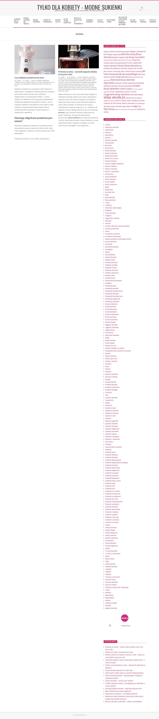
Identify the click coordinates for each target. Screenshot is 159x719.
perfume (71, 86)
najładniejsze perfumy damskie (78, 82)
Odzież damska (110, 356)
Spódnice (108, 405)
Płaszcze (108, 372)
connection (18, 82)
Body (107, 187)
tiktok (107, 556)
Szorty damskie (110, 543)
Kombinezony (110, 278)
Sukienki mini (110, 489)
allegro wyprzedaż (114, 54)
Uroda (107, 590)
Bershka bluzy (129, 54)
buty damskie (110, 197)
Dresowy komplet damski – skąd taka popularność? (123, 688)
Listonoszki (109, 333)
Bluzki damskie (110, 151)
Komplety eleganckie (112, 299)
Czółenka (108, 205)
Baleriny (108, 132)
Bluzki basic (109, 148)
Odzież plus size (111, 359)
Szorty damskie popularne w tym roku (119, 670)
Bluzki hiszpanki (111, 153)
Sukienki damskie (111, 457)
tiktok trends (109, 559)
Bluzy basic (109, 174)
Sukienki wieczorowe (112, 509)
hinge (40, 82)
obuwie (108, 353)
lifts (52, 82)
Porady (107, 379)
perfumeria (78, 86)
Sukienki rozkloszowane (113, 502)
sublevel (108, 444)
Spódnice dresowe (112, 413)
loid (22, 84)
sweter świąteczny (133, 100)
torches (45, 84)
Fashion (108, 223)
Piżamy (107, 369)
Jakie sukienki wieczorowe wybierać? (118, 691)
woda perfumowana (64, 89)
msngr (112, 92)
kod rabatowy (110, 255)
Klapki (107, 252)
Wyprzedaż (109, 595)
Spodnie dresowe (111, 426)
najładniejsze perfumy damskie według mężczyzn (77, 83)
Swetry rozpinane (111, 538)
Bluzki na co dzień (111, 158)
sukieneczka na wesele (133, 98)
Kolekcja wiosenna (112, 273)
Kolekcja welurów (111, 270)
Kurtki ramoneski (111, 320)
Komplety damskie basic (114, 291)
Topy (107, 561)
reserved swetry (136, 94)
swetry (107, 525)
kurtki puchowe (110, 317)
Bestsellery (109, 135)
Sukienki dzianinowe (112, 468)
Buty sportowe (110, 200)
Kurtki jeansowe (111, 309)
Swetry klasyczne (111, 533)
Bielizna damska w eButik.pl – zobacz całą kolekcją (123, 701)
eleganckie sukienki (112, 218)
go (36, 107)
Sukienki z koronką (112, 517)
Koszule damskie (111, 304)
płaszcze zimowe (111, 377)
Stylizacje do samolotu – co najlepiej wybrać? (121, 694)
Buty (106, 195)
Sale (106, 395)
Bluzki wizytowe (111, 161)
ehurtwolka (129, 60)
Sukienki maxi (110, 483)
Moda (107, 338)
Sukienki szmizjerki (112, 504)
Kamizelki (108, 244)
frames (28, 82)
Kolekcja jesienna (111, 262)
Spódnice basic (110, 408)
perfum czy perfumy (87, 84)
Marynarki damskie (112, 335)
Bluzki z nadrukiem (112, 171)
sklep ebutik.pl (85, 87)
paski (107, 366)
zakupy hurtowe (111, 603)
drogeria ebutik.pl (73, 79)
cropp (107, 203)
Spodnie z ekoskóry (112, 437)
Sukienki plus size (111, 499)
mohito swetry (125, 88)
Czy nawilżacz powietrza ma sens (29, 78)
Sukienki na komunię (112, 494)
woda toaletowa (77, 89)
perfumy (85, 86)
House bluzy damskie (128, 65)
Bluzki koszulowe (111, 156)
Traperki (108, 569)
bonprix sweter (118, 57)
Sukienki (108, 450)
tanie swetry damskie (125, 103)
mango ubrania (121, 77)
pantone (108, 364)
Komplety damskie (112, 288)
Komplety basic (110, 286)
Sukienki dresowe (111, 465)
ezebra (84, 79)
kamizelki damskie (111, 247)
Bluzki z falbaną (111, 166)
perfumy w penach (70, 87)
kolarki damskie (110, 257)
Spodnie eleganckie (112, 429)
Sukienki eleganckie (112, 470)
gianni (33, 82)
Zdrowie (108, 606)
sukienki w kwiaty (111, 507)
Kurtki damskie (110, 307)
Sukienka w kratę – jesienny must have (119, 652)
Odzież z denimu (111, 361)
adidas (107, 125)
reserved (108, 392)
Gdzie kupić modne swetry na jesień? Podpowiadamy (124, 673)
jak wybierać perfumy (84, 80)
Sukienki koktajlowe (112, 478)
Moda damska (110, 340)
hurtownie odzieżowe (113, 236)
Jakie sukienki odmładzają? (112, 71)
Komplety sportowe (112, 301)
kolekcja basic (110, 260)
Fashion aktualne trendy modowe (117, 226)
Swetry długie (110, 530)
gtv (37, 82)
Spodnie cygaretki (111, 421)
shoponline (109, 400)
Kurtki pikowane (111, 312)
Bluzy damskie (110, 179)
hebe (62, 80)
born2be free (110, 192)
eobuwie (108, 221)
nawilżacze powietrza (31, 84)
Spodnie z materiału (112, 439)
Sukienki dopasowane (113, 460)
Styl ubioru (109, 442)
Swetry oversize (110, 535)
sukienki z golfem (111, 515)
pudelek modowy (111, 390)
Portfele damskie (111, 385)
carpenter (45, 80)
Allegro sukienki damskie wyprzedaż (117, 51)
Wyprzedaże (109, 598)
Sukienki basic (110, 452)
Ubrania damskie (111, 582)
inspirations (47, 82)
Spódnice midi (110, 416)
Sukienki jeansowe (112, 476)
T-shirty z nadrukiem (112, 554)
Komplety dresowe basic (114, 296)
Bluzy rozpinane (111, 184)
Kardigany (109, 249)
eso (24, 82)
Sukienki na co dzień (112, 491)
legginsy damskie (111, 325)
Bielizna (108, 138)
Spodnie (108, 418)
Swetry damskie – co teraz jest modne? (119, 681)
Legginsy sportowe (112, 327)
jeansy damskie (110, 242)
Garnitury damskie (112, 229)
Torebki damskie (111, 567)
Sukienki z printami (112, 520)
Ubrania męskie (111, 585)
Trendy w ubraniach (112, 577)
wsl (50, 84)
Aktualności (109, 130)
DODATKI (108, 210)
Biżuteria (108, 145)
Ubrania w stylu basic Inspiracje (116, 587)
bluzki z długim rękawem (114, 164)
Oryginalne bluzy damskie (116, 94)
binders (39, 80)
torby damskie (110, 564)
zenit (16, 86)
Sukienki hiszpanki (112, 473)
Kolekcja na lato (111, 268)
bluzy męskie (110, 182)
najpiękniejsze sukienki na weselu (125, 92)
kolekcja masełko (111, 265)
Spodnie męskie (111, 434)
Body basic (109, 190)
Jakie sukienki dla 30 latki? (133, 68)
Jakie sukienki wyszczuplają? (131, 71)
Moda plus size (110, 346)
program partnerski (112, 387)
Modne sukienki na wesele (114, 348)
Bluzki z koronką (111, 169)
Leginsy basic (110, 330)
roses (40, 84)
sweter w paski (120, 100)
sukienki (106, 101)
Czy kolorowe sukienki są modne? (114, 60)
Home (27, 80)
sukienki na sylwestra (113, 496)
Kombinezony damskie (113, 281)
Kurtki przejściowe (112, 314)
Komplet (108, 283)
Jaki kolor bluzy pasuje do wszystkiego (124, 72)
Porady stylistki (110, 382)
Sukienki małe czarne (113, 481)
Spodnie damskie (111, 424)
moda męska (109, 343)
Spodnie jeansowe (111, 431)
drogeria (72, 77)
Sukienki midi (110, 486)
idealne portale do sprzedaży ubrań (118, 239)
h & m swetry (133, 63)
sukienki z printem (112, 522)
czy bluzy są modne (135, 57)
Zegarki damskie (111, 608)
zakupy (107, 600)
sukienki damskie (111, 455)
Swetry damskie (111, 528)
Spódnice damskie (111, 411)
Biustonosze (109, 143)
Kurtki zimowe (110, 322)
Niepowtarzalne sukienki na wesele (118, 351)
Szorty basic (109, 541)
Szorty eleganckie (111, 546)
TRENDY (108, 572)
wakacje (108, 593)
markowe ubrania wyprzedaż (121, 86)
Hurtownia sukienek (112, 234)
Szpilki (107, 548)
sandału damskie (111, 398)
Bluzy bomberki (110, 177)
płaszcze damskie (111, 374)
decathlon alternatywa (113, 208)
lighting (17, 84)
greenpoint (122, 63)
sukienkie (112, 100)
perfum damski (63, 86)
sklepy (107, 403)
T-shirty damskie (111, 551)
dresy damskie (110, 213)
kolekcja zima (110, 275)
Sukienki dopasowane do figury (116, 463)
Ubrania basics (110, 580)
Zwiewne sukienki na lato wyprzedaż (126, 109)
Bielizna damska (111, 140)
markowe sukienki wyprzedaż (125, 83)
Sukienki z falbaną (111, 512)
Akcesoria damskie (112, 127)
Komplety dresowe (112, 294)
